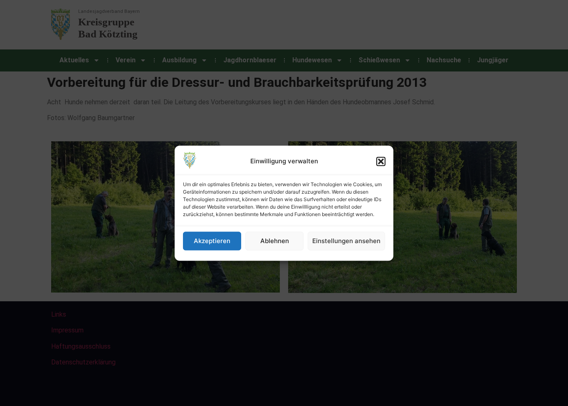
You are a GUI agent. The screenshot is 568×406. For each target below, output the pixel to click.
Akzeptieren (212, 241)
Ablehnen (274, 241)
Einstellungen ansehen (346, 241)
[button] (381, 161)
